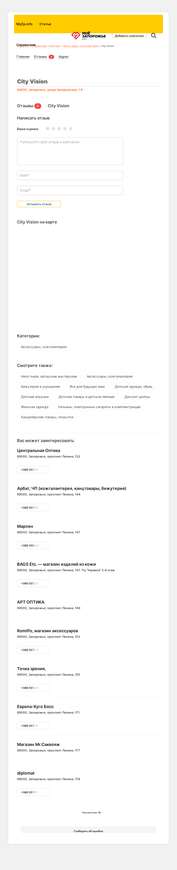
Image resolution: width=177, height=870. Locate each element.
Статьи (45, 24)
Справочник (26, 45)
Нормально (56, 128)
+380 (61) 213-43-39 (35, 583)
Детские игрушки (35, 397)
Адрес (64, 56)
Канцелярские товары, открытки (47, 417)
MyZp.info (24, 24)
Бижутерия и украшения (40, 386)
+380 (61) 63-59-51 (35, 507)
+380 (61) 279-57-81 (35, 469)
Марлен (25, 526)
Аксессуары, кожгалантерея (44, 347)
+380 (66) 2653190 (34, 545)
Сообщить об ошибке (88, 831)
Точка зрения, (31, 668)
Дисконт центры (137, 397)
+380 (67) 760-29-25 (35, 650)
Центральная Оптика (38, 450)
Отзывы (40, 56)
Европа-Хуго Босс (35, 706)
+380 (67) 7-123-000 (35, 792)
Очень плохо (44, 128)
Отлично (67, 128)
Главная (23, 56)
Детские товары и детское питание (87, 397)
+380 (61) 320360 (33, 725)
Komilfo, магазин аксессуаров (47, 630)
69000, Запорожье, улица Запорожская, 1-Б (50, 90)
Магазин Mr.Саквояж (38, 744)
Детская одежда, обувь (134, 386)
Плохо (50, 128)
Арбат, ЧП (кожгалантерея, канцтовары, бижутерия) (71, 488)
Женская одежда (34, 407)
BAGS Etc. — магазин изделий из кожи (56, 564)
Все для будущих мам (87, 386)
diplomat (26, 773)
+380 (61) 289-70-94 (35, 688)
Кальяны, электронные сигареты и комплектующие (99, 407)
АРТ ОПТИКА (30, 602)
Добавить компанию (129, 35)
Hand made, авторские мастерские (49, 376)
